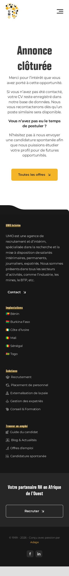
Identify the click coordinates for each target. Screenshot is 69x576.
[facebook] (30, 553)
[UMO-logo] (12, 4)
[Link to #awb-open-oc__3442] (60, 11)
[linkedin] (38, 553)
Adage (34, 542)
